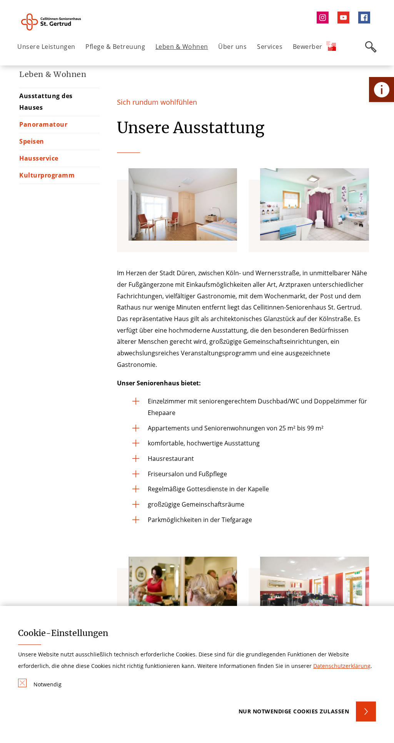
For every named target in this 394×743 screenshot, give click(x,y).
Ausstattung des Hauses (46, 102)
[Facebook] (366, 17)
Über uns (232, 46)
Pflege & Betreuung (115, 46)
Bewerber (307, 46)
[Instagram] (324, 17)
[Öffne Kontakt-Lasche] (381, 89)
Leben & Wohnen (181, 46)
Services (269, 46)
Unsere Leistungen (46, 46)
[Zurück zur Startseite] (60, 22)
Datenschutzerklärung (342, 665)
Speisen (31, 141)
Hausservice (38, 158)
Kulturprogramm (47, 175)
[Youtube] (345, 17)
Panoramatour (43, 124)
